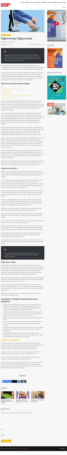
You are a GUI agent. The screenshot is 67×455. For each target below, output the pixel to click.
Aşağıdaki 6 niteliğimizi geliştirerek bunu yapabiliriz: (17, 95)
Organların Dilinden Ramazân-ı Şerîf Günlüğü (22, 400)
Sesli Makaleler (37, 2)
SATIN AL (49, 2)
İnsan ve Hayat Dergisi (24, 448)
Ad (2, 429)
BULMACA (60, 2)
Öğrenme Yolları (7, 93)
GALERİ (64, 2)
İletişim (31, 2)
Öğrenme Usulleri (8, 91)
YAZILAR (22, 2)
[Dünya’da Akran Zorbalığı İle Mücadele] (37, 395)
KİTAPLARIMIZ (54, 2)
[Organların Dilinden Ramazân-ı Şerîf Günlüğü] (22, 395)
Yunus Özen (4, 44)
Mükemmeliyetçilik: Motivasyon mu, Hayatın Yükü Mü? (7, 401)
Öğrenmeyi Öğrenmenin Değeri (11, 89)
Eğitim (8, 35)
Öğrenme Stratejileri (8, 97)
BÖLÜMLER (27, 2)
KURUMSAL (44, 2)
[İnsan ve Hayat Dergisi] (6, 5)
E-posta (3, 435)
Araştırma (4, 35)
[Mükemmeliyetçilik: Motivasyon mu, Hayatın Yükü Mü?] (7, 395)
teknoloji (23, 375)
